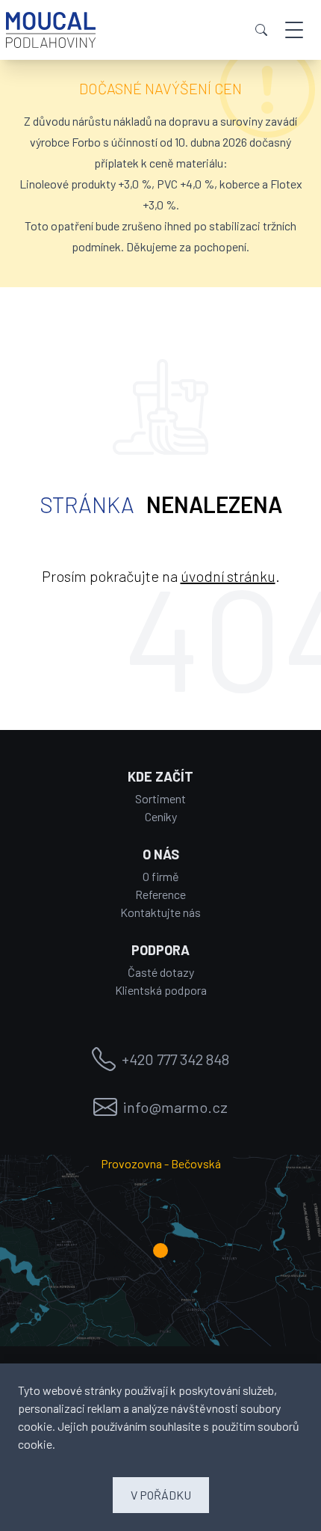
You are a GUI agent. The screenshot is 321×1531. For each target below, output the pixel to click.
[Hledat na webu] (261, 30)
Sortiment (160, 798)
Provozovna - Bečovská (161, 1163)
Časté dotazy (161, 972)
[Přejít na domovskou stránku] (51, 30)
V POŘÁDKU (161, 1495)
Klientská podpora (161, 990)
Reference (160, 894)
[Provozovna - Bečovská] (160, 1250)
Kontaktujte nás (160, 912)
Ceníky (161, 816)
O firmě (161, 876)
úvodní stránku (228, 576)
